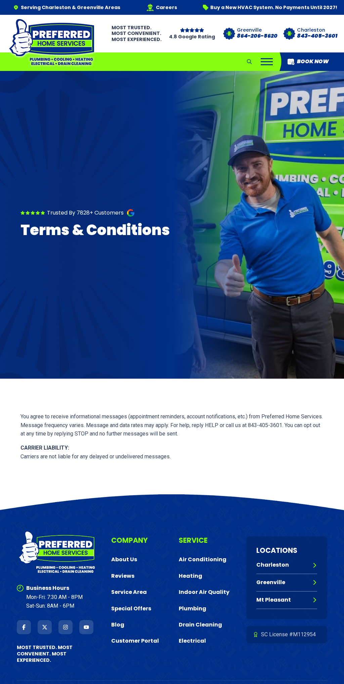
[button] (249, 61)
